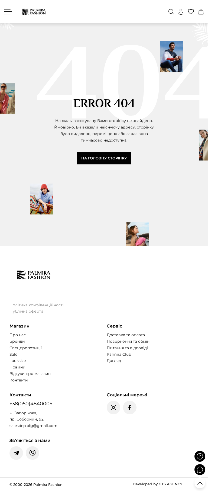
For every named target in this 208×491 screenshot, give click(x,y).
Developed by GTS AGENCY (157, 484)
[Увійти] (181, 11)
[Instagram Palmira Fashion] (113, 407)
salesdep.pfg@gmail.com (33, 425)
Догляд (114, 360)
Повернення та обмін (128, 341)
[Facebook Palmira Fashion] (129, 407)
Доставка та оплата (126, 334)
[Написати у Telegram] (16, 453)
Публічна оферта (26, 311)
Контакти (18, 380)
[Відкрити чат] (199, 469)
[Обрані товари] (190, 11)
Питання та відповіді (127, 347)
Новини (17, 367)
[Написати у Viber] (32, 453)
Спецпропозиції (25, 347)
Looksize (17, 360)
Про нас (17, 334)
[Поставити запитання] (199, 456)
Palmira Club (119, 354)
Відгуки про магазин (30, 373)
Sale (13, 354)
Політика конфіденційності (36, 305)
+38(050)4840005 (30, 404)
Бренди (17, 341)
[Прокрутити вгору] (199, 482)
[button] (171, 11)
